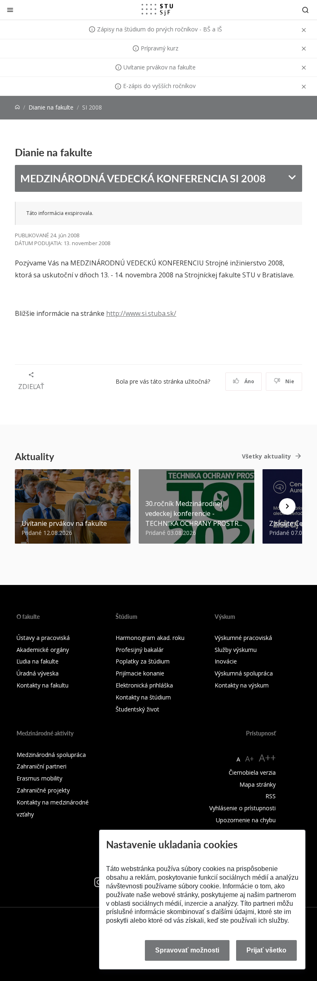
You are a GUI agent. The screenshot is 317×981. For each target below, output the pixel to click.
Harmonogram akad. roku (150, 638)
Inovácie (226, 661)
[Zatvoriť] (10, 9)
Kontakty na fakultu (43, 685)
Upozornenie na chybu (246, 820)
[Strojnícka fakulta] (157, 9)
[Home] (17, 107)
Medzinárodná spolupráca (51, 755)
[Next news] (287, 506)
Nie (289, 381)
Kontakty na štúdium (143, 697)
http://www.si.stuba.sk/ (141, 313)
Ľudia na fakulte (38, 661)
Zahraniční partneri (41, 766)
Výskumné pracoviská (243, 638)
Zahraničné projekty (43, 790)
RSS (270, 796)
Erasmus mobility (39, 778)
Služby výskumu (236, 650)
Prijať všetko (266, 950)
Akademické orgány (43, 650)
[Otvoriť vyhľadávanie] (305, 9)
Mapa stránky (257, 784)
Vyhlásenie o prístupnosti (242, 808)
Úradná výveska (38, 673)
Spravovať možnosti (187, 950)
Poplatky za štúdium (143, 661)
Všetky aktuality (266, 456)
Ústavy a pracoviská (43, 638)
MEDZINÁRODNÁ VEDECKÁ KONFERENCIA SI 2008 (143, 178)
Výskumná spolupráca (244, 673)
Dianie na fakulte (50, 107)
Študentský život (137, 709)
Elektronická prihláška (144, 685)
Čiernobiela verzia (252, 772)
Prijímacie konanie (140, 673)
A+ (249, 759)
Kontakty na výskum (242, 685)
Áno (248, 381)
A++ (267, 757)
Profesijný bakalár (139, 650)
